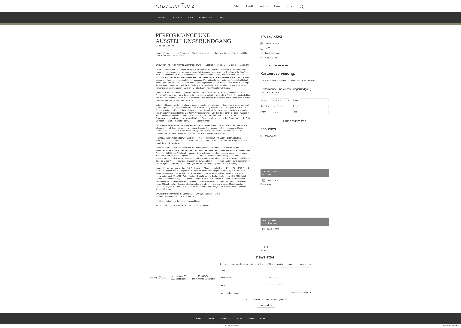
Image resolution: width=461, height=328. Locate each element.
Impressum (446, 326)
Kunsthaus (263, 6)
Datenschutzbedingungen (275, 299)
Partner (239, 318)
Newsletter (265, 250)
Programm (162, 17)
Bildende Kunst (205, 17)
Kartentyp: (265, 106)
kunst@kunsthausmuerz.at (203, 279)
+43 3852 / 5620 (204, 276)
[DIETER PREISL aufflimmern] (295, 136)
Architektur (177, 17)
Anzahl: (264, 112)
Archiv (289, 6)
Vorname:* (225, 270)
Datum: (264, 100)
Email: (296, 106)
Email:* (224, 285)
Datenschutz (455, 326)
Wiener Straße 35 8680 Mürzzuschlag (179, 277)
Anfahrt (237, 6)
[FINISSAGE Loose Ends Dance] (295, 184)
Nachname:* (226, 278)
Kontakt (249, 6)
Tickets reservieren (276, 65)
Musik (190, 17)
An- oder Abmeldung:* (230, 293)
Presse (277, 6)
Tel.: (295, 112)
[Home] (175, 8)
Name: (296, 100)
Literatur (222, 17)
